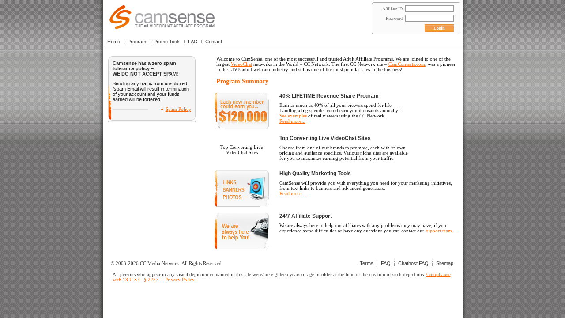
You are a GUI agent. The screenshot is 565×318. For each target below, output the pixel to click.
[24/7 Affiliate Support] (242, 247)
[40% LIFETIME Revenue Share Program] (242, 127)
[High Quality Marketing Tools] (242, 205)
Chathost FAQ (413, 263)
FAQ (193, 41)
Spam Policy (178, 109)
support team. (439, 230)
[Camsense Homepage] (162, 26)
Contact (213, 41)
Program (137, 41)
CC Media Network (159, 263)
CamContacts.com (406, 64)
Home (113, 41)
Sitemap (444, 263)
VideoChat (241, 64)
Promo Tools (167, 41)
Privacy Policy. (180, 279)
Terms (366, 263)
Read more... (292, 121)
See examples (293, 115)
